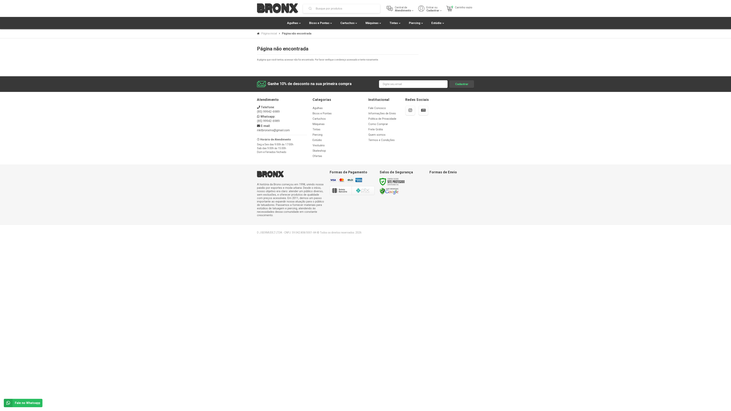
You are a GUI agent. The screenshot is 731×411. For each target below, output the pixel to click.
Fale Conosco (377, 108)
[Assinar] (461, 84)
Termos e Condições (381, 140)
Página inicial (269, 33)
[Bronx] (277, 8)
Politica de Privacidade (382, 118)
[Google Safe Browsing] (389, 191)
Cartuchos (319, 118)
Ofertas (317, 156)
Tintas (316, 129)
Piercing (317, 134)
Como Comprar (378, 124)
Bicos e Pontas (322, 113)
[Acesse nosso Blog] (423, 110)
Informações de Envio (382, 113)
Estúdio (317, 140)
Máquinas (319, 124)
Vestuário (319, 145)
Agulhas (318, 108)
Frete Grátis (375, 129)
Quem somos (376, 134)
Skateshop (319, 150)
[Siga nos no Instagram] (410, 110)
